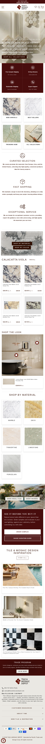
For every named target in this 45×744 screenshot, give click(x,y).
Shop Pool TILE (14, 498)
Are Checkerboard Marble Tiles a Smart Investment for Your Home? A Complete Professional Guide (21, 652)
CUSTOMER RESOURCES (22, 708)
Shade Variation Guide (22, 538)
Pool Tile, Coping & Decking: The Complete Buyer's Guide (18, 587)
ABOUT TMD (22, 713)
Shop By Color (22, 247)
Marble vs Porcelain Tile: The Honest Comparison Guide (18, 619)
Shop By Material (22, 243)
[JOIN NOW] (22, 667)
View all (32, 259)
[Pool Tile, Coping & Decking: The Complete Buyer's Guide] (22, 575)
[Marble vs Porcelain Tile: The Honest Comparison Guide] (22, 607)
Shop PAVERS (32, 498)
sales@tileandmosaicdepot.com (14, 691)
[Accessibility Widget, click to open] (3, 740)
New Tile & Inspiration (22, 719)
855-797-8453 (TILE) (10, 688)
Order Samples (22, 532)
